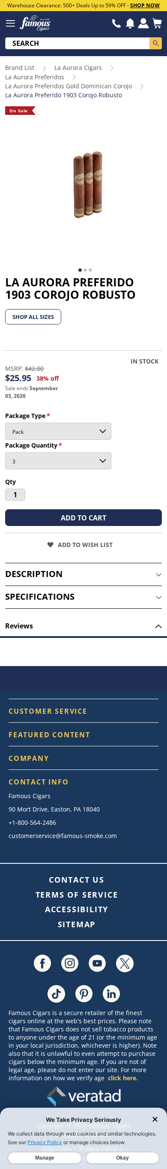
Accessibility (76, 909)
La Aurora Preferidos (34, 77)
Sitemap (77, 924)
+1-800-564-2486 (32, 822)
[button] (130, 23)
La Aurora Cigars (78, 67)
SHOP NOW (145, 5)
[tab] (83, 574)
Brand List (19, 67)
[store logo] (35, 23)
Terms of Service (77, 895)
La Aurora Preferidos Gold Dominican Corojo (68, 86)
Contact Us (76, 879)
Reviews (19, 626)
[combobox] (77, 43)
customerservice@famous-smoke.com (63, 836)
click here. (123, 1078)
